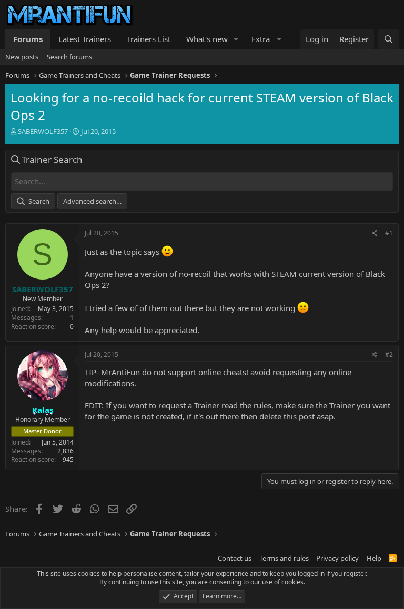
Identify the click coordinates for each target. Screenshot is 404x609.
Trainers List (148, 39)
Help (374, 558)
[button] (236, 39)
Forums (28, 39)
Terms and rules (284, 558)
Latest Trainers (84, 39)
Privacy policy (337, 558)
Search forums (69, 56)
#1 (389, 233)
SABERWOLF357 (43, 131)
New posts (21, 56)
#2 (389, 354)
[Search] (388, 39)
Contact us (234, 558)
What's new (207, 39)
